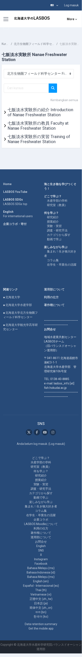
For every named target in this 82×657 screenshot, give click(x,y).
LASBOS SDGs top (15, 204)
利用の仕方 (51, 297)
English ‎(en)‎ (41, 581)
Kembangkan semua (64, 100)
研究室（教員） (57, 205)
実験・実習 (54, 226)
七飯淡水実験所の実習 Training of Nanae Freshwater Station (39, 139)
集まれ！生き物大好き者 (41, 506)
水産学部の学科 (57, 200)
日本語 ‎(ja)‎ (41, 603)
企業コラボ (41, 519)
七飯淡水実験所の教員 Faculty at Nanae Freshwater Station (38, 126)
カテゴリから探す (58, 234)
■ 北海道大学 (11, 297)
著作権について (54, 305)
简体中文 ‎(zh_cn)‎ (41, 607)
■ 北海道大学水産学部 (17, 305)
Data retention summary (41, 624)
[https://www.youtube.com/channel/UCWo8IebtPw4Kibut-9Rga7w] (45, 432)
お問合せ (41, 541)
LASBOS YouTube (15, 191)
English (41, 546)
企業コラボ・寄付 (15, 224)
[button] (54, 5)
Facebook (41, 563)
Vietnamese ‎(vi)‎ (40, 594)
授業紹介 (53, 221)
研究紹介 (53, 217)
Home (7, 184)
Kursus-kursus (5, 44)
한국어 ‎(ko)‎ (41, 616)
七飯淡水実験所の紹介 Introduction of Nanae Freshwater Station (40, 112)
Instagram (41, 559)
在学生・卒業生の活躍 (61, 264)
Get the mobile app (41, 628)
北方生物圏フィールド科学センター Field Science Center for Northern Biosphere (34, 44)
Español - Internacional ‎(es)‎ (41, 585)
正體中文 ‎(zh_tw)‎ (41, 599)
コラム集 (53, 260)
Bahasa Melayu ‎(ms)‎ (41, 568)
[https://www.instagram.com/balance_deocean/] (53, 432)
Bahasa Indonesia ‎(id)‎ (41, 572)
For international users (18, 216)
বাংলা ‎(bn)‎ (40, 612)
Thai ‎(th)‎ (41, 590)
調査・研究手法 (57, 230)
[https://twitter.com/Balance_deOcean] (29, 432)
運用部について (54, 289)
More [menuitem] (70, 19)
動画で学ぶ (54, 239)
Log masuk (71, 5)
